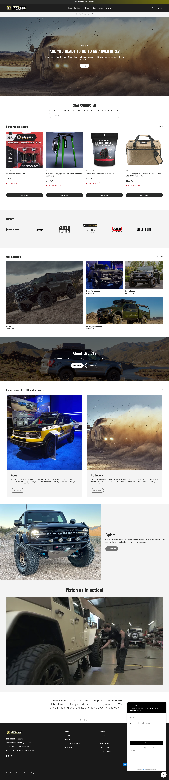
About (101, 8)
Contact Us (92, 365)
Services (77, 8)
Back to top (84, 720)
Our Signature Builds (72, 743)
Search (67, 735)
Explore (88, 8)
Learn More (77, 365)
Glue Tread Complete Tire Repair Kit (100, 173)
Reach (108, 8)
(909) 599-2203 (84, 14)
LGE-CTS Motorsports (17, 773)
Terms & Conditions (107, 751)
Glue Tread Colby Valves (15, 173)
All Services (69, 747)
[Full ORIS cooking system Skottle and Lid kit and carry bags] (64, 150)
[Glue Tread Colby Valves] (24, 150)
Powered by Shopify (30, 773)
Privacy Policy (105, 747)
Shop (70, 8)
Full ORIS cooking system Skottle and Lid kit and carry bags (64, 174)
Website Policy (105, 743)
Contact (103, 735)
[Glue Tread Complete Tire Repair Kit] (104, 150)
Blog (94, 8)
